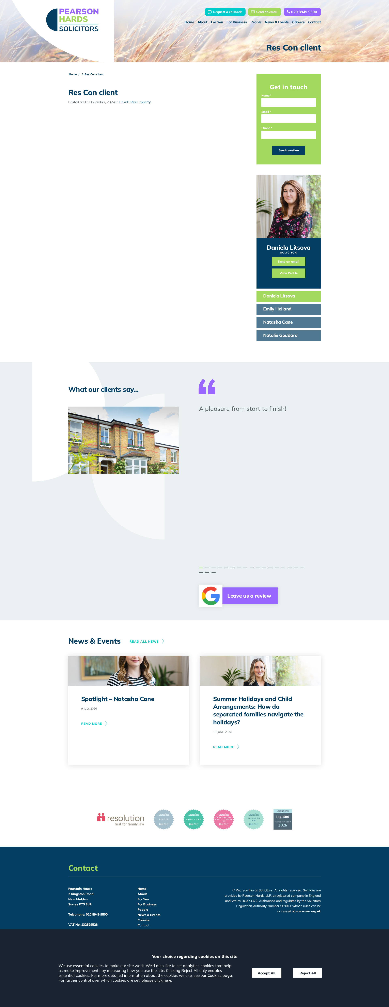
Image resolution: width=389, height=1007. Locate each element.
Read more (91, 724)
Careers (298, 22)
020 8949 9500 (304, 12)
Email (265, 112)
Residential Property (135, 102)
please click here (156, 980)
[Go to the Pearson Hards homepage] (72, 20)
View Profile (289, 273)
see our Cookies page (212, 975)
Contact (314, 22)
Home (189, 22)
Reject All (307, 973)
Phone (265, 128)
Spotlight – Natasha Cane (117, 698)
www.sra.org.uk (308, 911)
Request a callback (227, 12)
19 (207, 572)
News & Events (277, 22)
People (255, 22)
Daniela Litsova (289, 247)
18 (201, 572)
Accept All (266, 973)
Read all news (144, 641)
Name (265, 95)
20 (214, 572)
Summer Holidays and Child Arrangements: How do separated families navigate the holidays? (258, 710)
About (202, 22)
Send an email (266, 12)
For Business (237, 22)
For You (217, 22)
